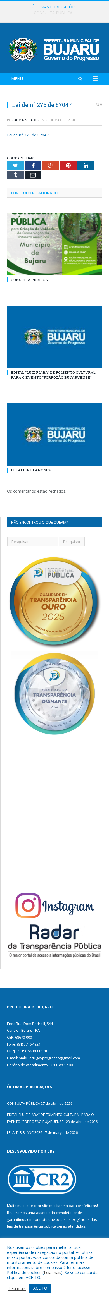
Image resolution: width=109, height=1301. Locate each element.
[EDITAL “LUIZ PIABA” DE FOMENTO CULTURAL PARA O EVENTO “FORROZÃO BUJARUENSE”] (54, 337)
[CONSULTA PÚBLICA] (54, 244)
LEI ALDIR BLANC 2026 (32, 470)
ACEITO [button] (40, 1288)
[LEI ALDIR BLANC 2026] (54, 434)
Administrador (26, 120)
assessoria (45, 1212)
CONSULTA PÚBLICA (29, 279)
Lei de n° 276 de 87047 (28, 135)
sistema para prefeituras (75, 1205)
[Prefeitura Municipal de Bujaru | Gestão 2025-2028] (54, 48)
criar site (41, 1205)
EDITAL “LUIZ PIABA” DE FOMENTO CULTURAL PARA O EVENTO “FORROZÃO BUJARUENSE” (56, 12)
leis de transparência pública (31, 1226)
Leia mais (52, 1272)
